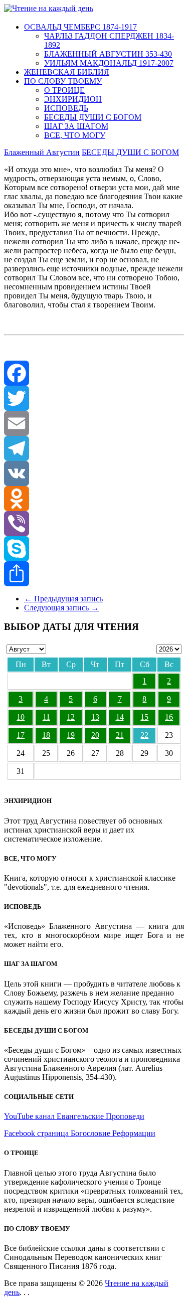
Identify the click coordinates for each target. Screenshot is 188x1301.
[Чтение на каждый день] (48, 8)
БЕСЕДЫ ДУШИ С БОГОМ (92, 117)
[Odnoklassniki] (94, 498)
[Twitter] (94, 398)
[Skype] (94, 548)
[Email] (94, 423)
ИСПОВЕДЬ (66, 108)
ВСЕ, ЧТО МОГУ (74, 135)
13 (95, 717)
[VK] (94, 473)
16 (169, 717)
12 (71, 717)
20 (95, 735)
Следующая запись (61, 607)
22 (144, 735)
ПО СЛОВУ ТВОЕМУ (63, 81)
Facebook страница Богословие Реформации (79, 1133)
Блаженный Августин (42, 152)
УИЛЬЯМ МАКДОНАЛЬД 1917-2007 (108, 63)
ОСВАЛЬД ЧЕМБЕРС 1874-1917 (80, 27)
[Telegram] (94, 448)
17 (21, 735)
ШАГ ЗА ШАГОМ (76, 126)
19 (71, 735)
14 (120, 717)
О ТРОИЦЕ (64, 90)
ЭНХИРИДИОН (73, 99)
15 (144, 717)
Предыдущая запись (63, 598)
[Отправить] (94, 573)
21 (120, 735)
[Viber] (94, 523)
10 (21, 717)
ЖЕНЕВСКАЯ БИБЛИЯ (66, 72)
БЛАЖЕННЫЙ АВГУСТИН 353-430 (108, 54)
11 (46, 717)
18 (46, 735)
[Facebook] (94, 373)
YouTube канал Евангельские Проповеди (74, 1116)
